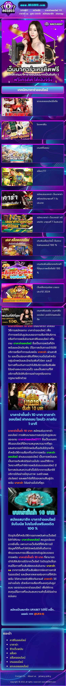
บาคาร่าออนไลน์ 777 (53, 10)
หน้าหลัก (36, 10)
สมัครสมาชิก (48, 13)
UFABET (24, 10)
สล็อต (13, 653)
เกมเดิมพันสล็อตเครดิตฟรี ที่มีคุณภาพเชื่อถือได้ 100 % (49, 268)
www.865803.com (32, 5)
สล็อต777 (41, 171)
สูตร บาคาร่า (35, 13)
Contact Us (20, 676)
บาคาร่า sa (23, 13)
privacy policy (45, 676)
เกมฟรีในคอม (43, 147)
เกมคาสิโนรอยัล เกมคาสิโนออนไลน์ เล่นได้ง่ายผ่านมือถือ (49, 315)
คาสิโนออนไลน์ (18, 640)
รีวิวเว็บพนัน (16, 649)
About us (32, 676)
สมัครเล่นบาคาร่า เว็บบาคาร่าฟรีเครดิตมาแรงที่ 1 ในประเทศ (49, 198)
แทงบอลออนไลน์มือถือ (47, 101)
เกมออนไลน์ (16, 662)
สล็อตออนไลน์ (17, 658)
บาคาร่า (14, 644)
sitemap (59, 13)
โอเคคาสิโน (42, 124)
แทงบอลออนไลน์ (19, 666)
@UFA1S (39, 614)
